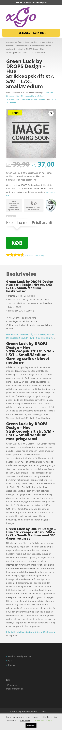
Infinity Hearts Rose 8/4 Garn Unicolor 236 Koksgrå (30, 632)
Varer (10, 660)
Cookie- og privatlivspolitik (23, 711)
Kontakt (12, 665)
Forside (11, 656)
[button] (51, 113)
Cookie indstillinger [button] (43, 720)
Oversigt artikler (23, 656)
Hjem (8, 42)
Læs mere (25, 720)
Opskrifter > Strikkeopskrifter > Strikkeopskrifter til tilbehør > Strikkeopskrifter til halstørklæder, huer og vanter (30, 45)
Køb (16, 242)
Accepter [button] (31, 725)
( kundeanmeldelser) (35, 255)
